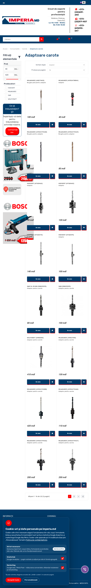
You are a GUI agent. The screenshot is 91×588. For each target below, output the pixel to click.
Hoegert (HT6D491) (66, 235)
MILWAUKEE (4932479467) (68, 441)
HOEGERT (11, 88)
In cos (38, 124)
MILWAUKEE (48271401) (35, 80)
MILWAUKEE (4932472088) (37, 389)
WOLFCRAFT (12, 99)
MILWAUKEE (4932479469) (68, 132)
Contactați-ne (13, 131)
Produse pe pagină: (39, 70)
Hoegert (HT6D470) (35, 235)
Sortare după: (41, 65)
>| (82, 496)
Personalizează (31, 580)
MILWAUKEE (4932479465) (68, 389)
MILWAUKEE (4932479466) (37, 441)
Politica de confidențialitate (36, 540)
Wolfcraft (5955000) (35, 338)
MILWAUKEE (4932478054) (68, 80)
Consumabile (15, 49)
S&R (9, 95)
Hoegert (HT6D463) (66, 183)
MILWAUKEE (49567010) (67, 338)
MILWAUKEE (12, 91)
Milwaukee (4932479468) (37, 132)
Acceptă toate (13, 580)
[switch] (62, 558)
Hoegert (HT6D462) (35, 183)
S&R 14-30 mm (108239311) (36, 286)
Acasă (5, 49)
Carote (24, 49)
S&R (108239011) (65, 286)
